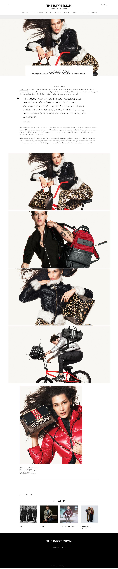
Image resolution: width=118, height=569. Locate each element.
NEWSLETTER (104, 4)
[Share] (26, 495)
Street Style (57, 12)
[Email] (31, 495)
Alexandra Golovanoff (85, 527)
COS (21, 526)
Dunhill (43, 526)
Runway (48, 12)
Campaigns (24, 12)
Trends (75, 12)
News (32, 12)
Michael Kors (24, 89)
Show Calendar (92, 12)
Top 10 (82, 12)
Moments (67, 12)
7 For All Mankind (67, 526)
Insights (40, 12)
